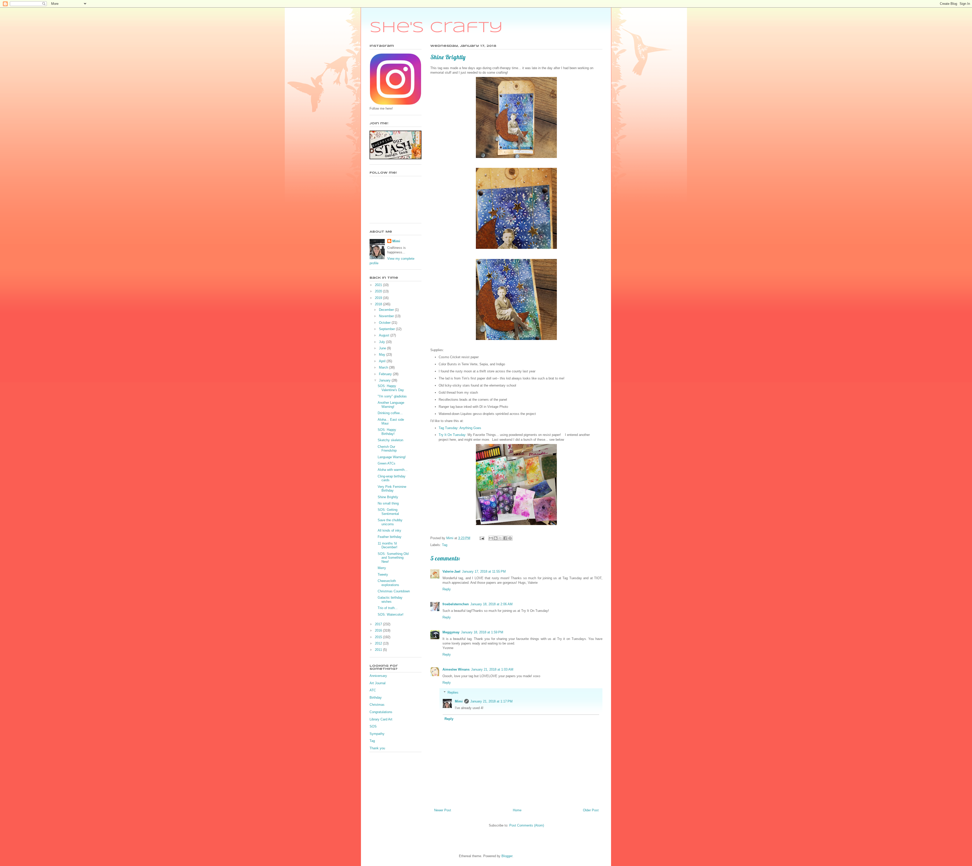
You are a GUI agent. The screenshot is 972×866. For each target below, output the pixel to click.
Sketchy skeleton (390, 440)
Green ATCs (386, 463)
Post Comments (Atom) (526, 825)
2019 (379, 298)
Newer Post (442, 810)
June (383, 348)
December (387, 310)
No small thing (388, 503)
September (387, 329)
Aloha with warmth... (393, 470)
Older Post (591, 810)
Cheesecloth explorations (388, 583)
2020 (379, 291)
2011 (379, 650)
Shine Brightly (388, 497)
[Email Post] (481, 538)
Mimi (459, 701)
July (382, 342)
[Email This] (490, 538)
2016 (379, 630)
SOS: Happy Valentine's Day (391, 388)
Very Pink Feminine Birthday (392, 489)
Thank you (377, 748)
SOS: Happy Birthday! (387, 432)
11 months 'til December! (387, 545)
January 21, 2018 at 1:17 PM (491, 701)
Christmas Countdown (394, 591)
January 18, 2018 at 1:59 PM (482, 632)
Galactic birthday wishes (390, 599)
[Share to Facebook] (505, 538)
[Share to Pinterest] (510, 538)
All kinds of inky (389, 530)
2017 (379, 624)
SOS (373, 726)
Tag (444, 545)
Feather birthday (389, 537)
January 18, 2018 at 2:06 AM (491, 604)
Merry (382, 568)
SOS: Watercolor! (390, 614)
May (382, 354)
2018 (379, 304)
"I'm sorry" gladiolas (392, 396)
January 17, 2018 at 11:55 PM (484, 571)
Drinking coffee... (390, 413)
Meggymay (450, 632)
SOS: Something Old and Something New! (393, 557)
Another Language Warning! (391, 405)
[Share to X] (500, 538)
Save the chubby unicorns (390, 522)
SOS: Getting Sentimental (388, 512)
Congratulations (381, 712)
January (385, 380)
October (385, 323)
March (384, 367)
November (387, 316)
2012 (379, 643)
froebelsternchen (455, 604)
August (384, 335)
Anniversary (378, 676)
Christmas (377, 705)
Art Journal (378, 683)
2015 (379, 637)
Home (517, 810)
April (383, 361)
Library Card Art (381, 719)
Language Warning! (392, 457)
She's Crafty (436, 28)
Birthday (376, 697)
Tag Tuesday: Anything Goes (460, 428)
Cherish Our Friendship (387, 449)
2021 (379, 285)
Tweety (383, 574)
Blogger (506, 856)
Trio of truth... (388, 608)
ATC (373, 690)
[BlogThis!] (495, 538)
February (386, 374)
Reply (446, 589)
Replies (453, 692)
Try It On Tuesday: (453, 435)
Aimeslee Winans (456, 669)
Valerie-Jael (451, 571)
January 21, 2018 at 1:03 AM (492, 669)
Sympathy (377, 734)
